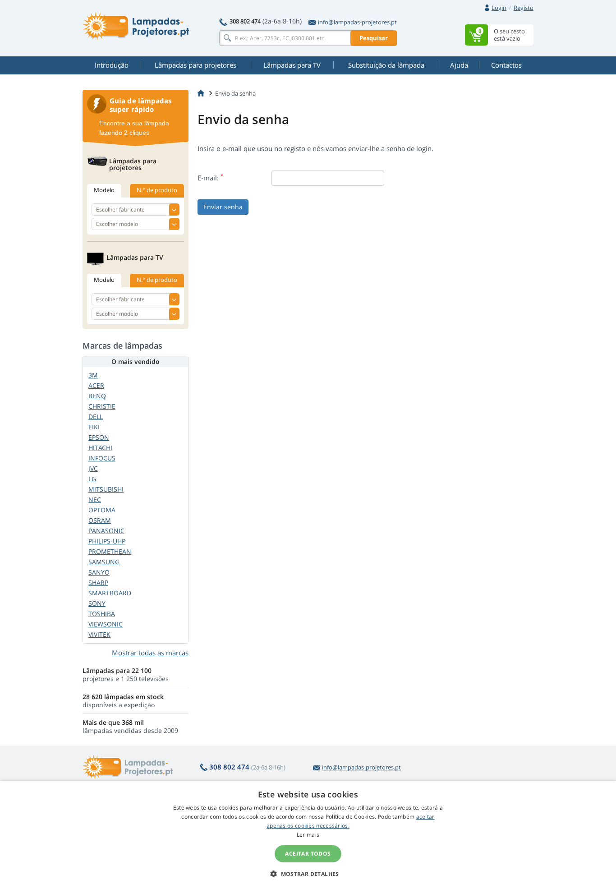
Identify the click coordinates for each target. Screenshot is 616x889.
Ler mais (308, 834)
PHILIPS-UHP (106, 541)
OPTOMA (101, 510)
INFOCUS (101, 458)
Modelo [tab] (104, 190)
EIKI (94, 427)
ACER (96, 385)
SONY (97, 603)
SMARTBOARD (109, 593)
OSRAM (99, 520)
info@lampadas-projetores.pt (357, 22)
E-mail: (210, 177)
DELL (95, 416)
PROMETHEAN (109, 551)
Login (499, 8)
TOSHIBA (101, 613)
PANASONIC (106, 530)
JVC (93, 468)
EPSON (98, 437)
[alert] (308, 835)
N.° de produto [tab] (157, 190)
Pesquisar (373, 38)
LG (92, 478)
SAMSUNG (104, 561)
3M (93, 375)
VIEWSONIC (105, 624)
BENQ (97, 396)
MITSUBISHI (106, 489)
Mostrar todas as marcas (150, 652)
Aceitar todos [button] (308, 853)
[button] (308, 873)
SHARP (98, 582)
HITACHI (100, 447)
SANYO (99, 572)
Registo (523, 8)
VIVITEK (99, 634)
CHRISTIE (101, 406)
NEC (94, 499)
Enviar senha (223, 207)
